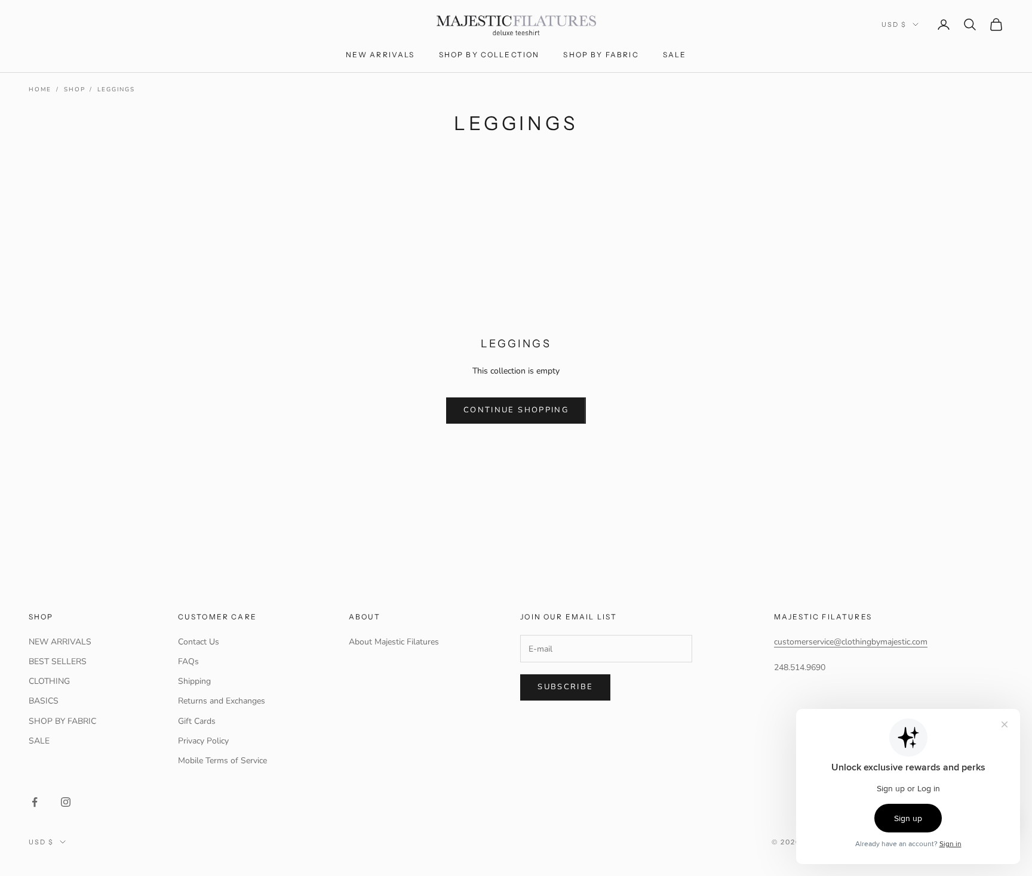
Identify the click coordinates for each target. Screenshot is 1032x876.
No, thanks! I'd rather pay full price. (632, 577)
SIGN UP (632, 524)
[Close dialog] (738, 285)
